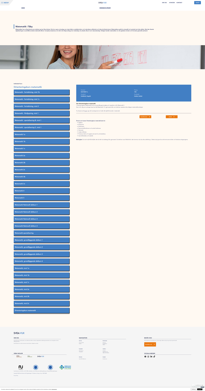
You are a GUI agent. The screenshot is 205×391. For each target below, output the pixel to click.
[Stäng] (203, 389)
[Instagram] (148, 357)
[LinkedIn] (151, 357)
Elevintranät (105, 340)
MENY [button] (6, 3)
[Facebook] (145, 357)
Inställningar (194, 389)
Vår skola (80, 356)
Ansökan (104, 348)
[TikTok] (154, 357)
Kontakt (104, 356)
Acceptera (200, 389)
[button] (2, 3)
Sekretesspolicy (54, 389)
